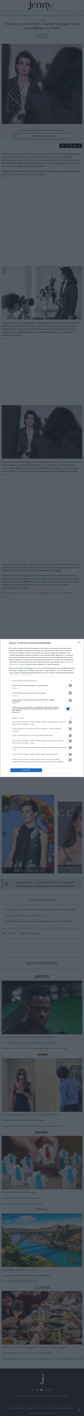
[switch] (69, 685)
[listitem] (42, 680)
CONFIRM (26, 770)
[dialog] (42, 708)
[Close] (80, 643)
